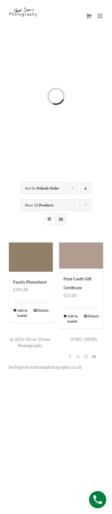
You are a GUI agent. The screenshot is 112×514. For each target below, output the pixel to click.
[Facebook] (70, 357)
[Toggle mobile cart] (89, 16)
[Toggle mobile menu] (100, 16)
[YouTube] (94, 357)
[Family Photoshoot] (31, 257)
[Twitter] (78, 357)
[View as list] (60, 219)
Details (43, 310)
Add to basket (22, 313)
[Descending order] (85, 188)
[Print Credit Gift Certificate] (81, 256)
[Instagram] (86, 357)
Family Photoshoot (30, 282)
